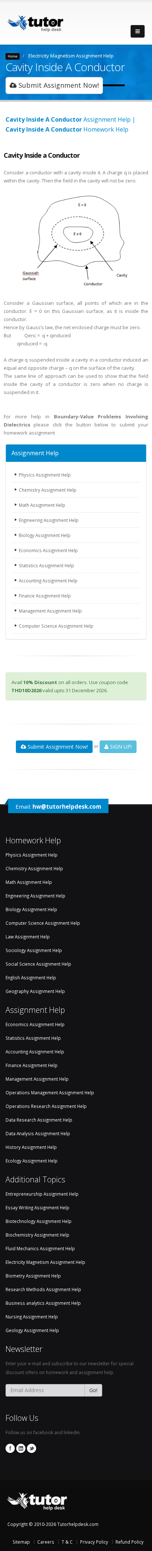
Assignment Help (35, 453)
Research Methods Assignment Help (43, 1289)
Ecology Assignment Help (32, 1161)
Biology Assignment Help (44, 535)
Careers (45, 1542)
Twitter (31, 1448)
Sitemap (21, 1542)
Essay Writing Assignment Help (37, 1207)
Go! (93, 1390)
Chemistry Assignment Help (47, 490)
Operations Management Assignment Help (50, 1092)
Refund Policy (129, 1542)
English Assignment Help (31, 977)
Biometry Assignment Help (33, 1276)
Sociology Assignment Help (34, 950)
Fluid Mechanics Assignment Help (40, 1248)
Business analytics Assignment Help (43, 1303)
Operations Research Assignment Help (46, 1106)
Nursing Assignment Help (32, 1317)
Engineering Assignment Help (49, 520)
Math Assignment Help (42, 505)
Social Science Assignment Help (38, 964)
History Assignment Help (31, 1147)
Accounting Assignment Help (48, 580)
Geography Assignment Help (35, 991)
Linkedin (20, 1448)
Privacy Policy (94, 1542)
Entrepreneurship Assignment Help (42, 1194)
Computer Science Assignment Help (56, 626)
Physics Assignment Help (45, 475)
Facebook (10, 1448)
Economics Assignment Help (48, 550)
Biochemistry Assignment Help (37, 1235)
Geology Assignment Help (32, 1330)
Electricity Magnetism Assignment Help (71, 55)
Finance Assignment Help (45, 596)
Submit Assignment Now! (58, 85)
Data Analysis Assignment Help (38, 1133)
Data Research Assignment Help (39, 1120)
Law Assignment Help (28, 937)
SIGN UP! (120, 746)
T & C (67, 1542)
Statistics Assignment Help (46, 565)
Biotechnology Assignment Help (39, 1221)
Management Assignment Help (50, 611)
